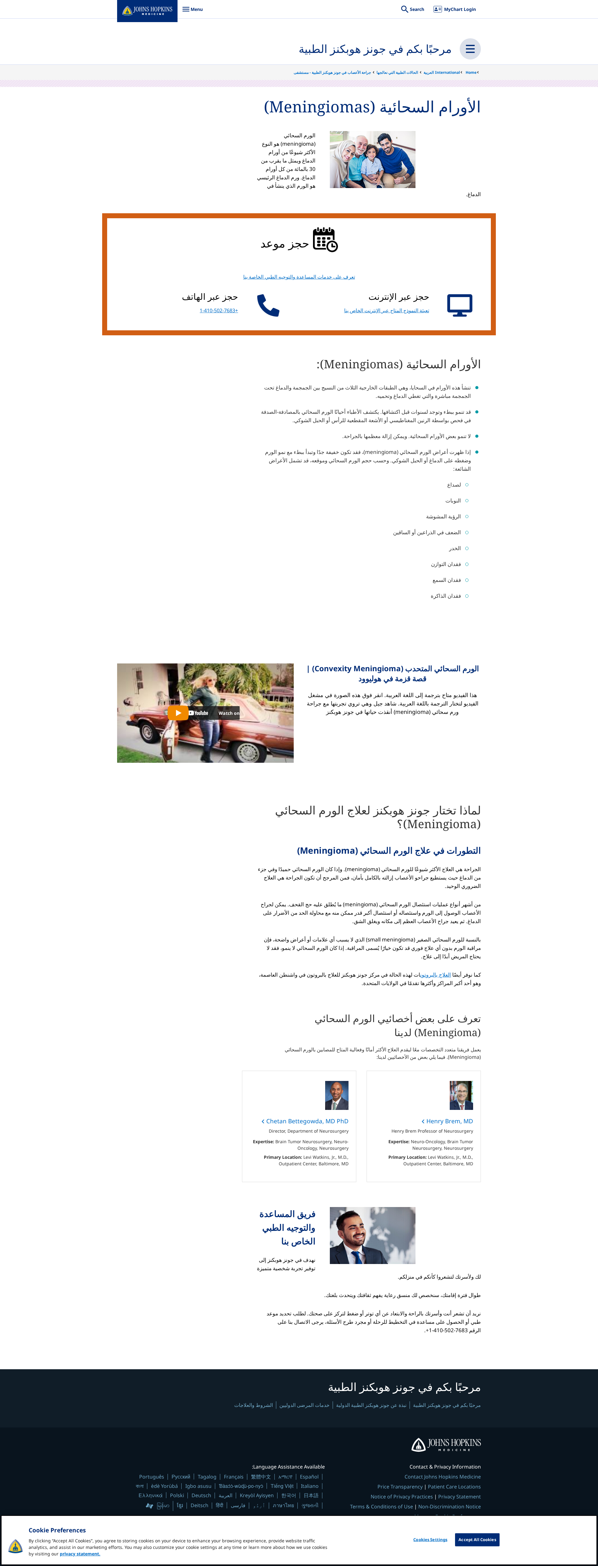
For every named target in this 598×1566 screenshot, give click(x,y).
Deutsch (201, 1495)
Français (234, 1476)
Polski (177, 1495)
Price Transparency (400, 1486)
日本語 (311, 1495)
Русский (181, 1476)
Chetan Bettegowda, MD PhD (307, 1121)
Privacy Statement (459, 1496)
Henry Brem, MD (449, 1121)
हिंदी (219, 1505)
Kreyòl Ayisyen (257, 1495)
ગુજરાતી (310, 1505)
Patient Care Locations (454, 1486)
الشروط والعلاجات (253, 1405)
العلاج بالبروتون (435, 974)
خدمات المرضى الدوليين (304, 1405)
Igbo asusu (198, 1486)
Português (151, 1476)
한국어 (288, 1495)
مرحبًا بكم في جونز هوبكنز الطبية (375, 48)
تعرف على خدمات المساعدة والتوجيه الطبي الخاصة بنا (299, 276)
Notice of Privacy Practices (402, 1496)
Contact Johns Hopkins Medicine (443, 1476)
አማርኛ (285, 1476)
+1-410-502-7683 (219, 310)
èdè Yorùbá (164, 1486)
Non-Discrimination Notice (449, 1506)
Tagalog (207, 1476)
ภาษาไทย (283, 1505)
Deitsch (199, 1505)
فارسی (238, 1505)
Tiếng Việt (282, 1485)
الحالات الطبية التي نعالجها (397, 72)
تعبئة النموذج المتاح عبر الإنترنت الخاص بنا (386, 310)
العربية (429, 72)
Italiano (310, 1486)
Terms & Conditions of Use (381, 1506)
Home (471, 72)
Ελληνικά (151, 1495)
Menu (192, 12)
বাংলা (140, 1486)
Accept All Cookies (477, 1539)
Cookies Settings (430, 1539)
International (447, 72)
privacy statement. (80, 1554)
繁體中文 (261, 1476)
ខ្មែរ (180, 1505)
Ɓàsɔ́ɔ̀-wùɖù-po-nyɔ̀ (241, 1485)
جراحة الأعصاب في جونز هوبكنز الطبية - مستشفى (332, 72)
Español (309, 1476)
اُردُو (259, 1505)
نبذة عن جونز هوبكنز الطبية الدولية (371, 1405)
